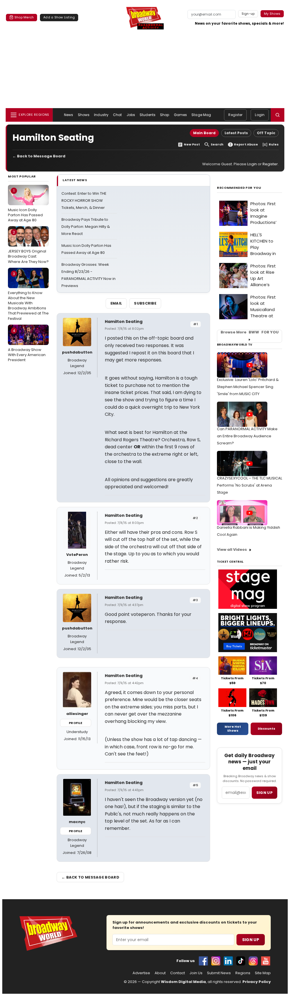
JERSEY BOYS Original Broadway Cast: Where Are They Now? (28, 247)
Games (180, 114)
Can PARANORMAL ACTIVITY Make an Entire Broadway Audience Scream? (247, 436)
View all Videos (232, 549)
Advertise (141, 973)
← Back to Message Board (38, 156)
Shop (164, 114)
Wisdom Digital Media (183, 981)
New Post (192, 144)
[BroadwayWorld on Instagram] (216, 961)
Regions (242, 973)
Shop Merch (24, 17)
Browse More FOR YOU (250, 332)
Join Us (195, 973)
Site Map (263, 973)
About (160, 973)
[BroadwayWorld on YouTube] (266, 961)
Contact (177, 973)
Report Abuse (246, 144)
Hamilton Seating (123, 321)
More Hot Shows (233, 728)
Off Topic (266, 132)
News (68, 114)
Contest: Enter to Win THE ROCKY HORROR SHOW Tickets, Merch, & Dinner (83, 200)
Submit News (219, 973)
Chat (117, 114)
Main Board (204, 132)
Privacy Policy (256, 981)
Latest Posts (236, 132)
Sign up (264, 792)
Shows (84, 114)
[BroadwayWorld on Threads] (253, 961)
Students (147, 114)
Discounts (266, 728)
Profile (75, 723)
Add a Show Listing (59, 17)
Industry (101, 114)
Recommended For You (239, 188)
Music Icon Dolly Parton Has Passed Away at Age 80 (25, 205)
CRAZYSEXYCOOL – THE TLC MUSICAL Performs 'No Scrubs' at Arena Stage (249, 485)
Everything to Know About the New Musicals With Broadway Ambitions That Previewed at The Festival (28, 296)
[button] (277, 115)
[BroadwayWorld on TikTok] (241, 961)
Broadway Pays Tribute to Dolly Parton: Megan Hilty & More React (85, 226)
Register (235, 114)
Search (217, 144)
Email (116, 303)
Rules (274, 144)
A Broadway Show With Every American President (27, 345)
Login (260, 114)
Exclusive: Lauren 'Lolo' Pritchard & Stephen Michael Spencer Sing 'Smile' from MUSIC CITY (248, 387)
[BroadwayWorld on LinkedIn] (228, 961)
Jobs (131, 114)
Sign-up (248, 13)
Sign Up (250, 940)
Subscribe (145, 303)
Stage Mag (201, 114)
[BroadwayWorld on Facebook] (203, 961)
